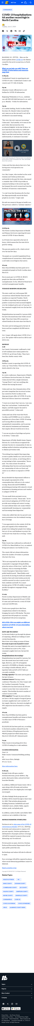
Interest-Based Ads (14, 1018)
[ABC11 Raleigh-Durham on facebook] (3, 1004)
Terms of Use (5, 1018)
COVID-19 (19, 59)
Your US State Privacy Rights (21, 1016)
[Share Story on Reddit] (11, 31)
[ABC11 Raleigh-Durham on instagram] (12, 1004)
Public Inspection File (25, 1018)
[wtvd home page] (4, 978)
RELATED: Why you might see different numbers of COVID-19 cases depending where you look (16, 624)
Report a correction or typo (9, 868)
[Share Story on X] (7, 31)
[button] (2, 2)
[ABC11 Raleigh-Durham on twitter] (8, 1004)
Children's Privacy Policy (7, 1016)
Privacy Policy (5, 1015)
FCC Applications (6, 1020)
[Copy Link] (23, 31)
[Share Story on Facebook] (3, 31)
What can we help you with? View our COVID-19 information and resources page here (15, 70)
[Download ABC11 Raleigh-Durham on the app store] (6, 1008)
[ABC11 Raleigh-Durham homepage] (7, 2)
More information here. (10, 766)
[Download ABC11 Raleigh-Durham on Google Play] (16, 1008)
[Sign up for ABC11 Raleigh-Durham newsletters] (16, 1004)
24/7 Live (13, 2)
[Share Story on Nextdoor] (15, 31)
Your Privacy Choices (15, 1015)
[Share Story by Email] (19, 31)
